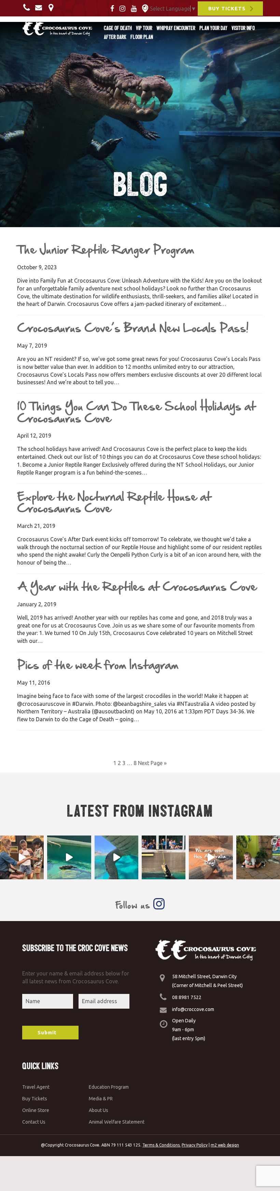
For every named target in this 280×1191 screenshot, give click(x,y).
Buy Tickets (34, 1098)
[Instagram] (124, 8)
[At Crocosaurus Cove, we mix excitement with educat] (22, 857)
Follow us (134, 905)
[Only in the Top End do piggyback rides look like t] (69, 857)
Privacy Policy (195, 1145)
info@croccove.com (193, 1009)
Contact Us (33, 1122)
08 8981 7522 (186, 997)
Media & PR (101, 1098)
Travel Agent (36, 1087)
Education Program (109, 1087)
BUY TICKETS (227, 8)
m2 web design (225, 1145)
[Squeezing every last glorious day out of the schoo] (258, 857)
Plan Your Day (213, 28)
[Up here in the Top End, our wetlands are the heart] (116, 857)
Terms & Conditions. (161, 1145)
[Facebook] (114, 8)
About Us (98, 1110)
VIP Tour (144, 28)
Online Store (35, 1110)
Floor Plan (141, 37)
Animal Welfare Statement (116, 1122)
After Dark (115, 37)
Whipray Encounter (175, 28)
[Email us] (40, 7)
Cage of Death (118, 28)
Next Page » (152, 763)
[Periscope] (145, 8)
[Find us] (52, 7)
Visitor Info (243, 28)
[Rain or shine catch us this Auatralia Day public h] (211, 857)
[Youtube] (136, 8)
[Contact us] (28, 7)
